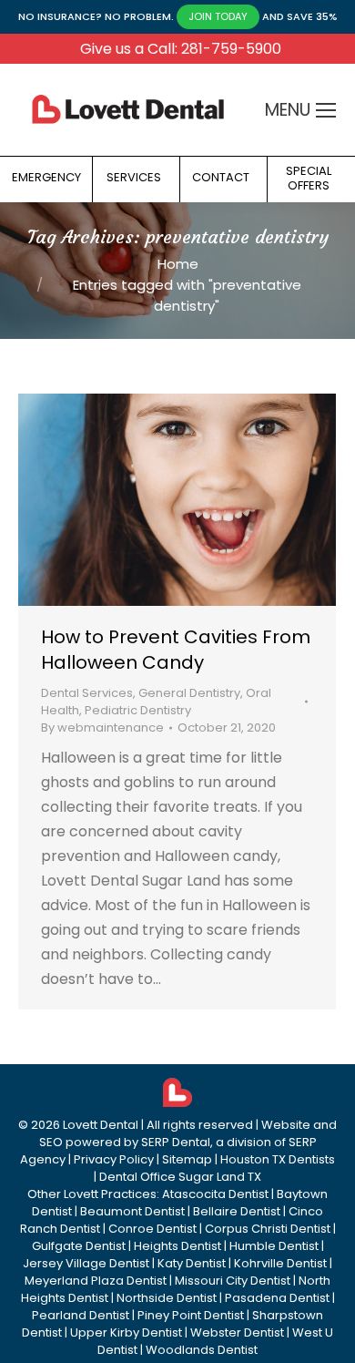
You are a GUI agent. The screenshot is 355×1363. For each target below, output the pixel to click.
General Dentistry (189, 693)
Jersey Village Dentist (86, 1263)
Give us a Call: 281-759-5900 (180, 48)
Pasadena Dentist (277, 1298)
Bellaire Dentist (236, 1211)
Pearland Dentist (80, 1315)
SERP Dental (175, 1142)
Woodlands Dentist (202, 1349)
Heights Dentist (177, 1246)
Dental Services (87, 693)
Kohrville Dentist (280, 1263)
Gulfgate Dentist (79, 1246)
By (102, 727)
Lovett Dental (100, 1124)
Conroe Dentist (152, 1228)
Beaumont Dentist (132, 1211)
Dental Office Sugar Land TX (180, 1176)
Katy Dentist (191, 1263)
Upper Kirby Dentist (126, 1332)
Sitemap (187, 1159)
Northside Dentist (167, 1298)
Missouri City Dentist (232, 1280)
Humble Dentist (274, 1246)
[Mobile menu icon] (326, 110)
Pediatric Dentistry (138, 710)
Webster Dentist (237, 1332)
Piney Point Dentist (190, 1315)
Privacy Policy (114, 1159)
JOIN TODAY (218, 16)
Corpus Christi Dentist (267, 1228)
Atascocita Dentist (215, 1194)
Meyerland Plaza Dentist (96, 1280)
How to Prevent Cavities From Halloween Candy (175, 649)
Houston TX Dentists (277, 1159)
